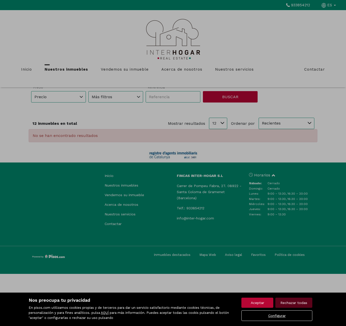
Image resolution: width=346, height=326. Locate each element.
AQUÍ (105, 313)
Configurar (277, 316)
